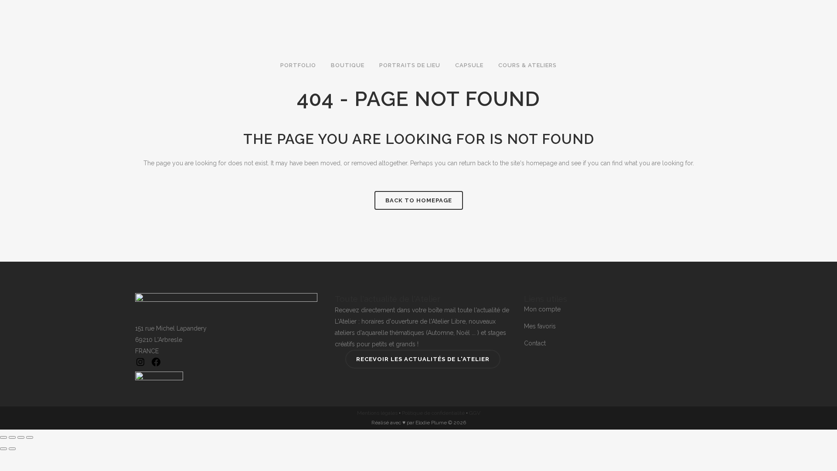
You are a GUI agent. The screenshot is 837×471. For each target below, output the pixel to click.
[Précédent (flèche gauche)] (3, 448)
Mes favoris (540, 326)
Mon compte (542, 309)
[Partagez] (20, 437)
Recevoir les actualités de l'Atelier (423, 359)
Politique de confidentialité (433, 413)
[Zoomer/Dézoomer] (3, 437)
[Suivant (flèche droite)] (12, 448)
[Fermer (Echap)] (29, 437)
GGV (474, 413)
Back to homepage (418, 200)
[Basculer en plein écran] (12, 437)
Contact (535, 343)
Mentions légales (377, 413)
